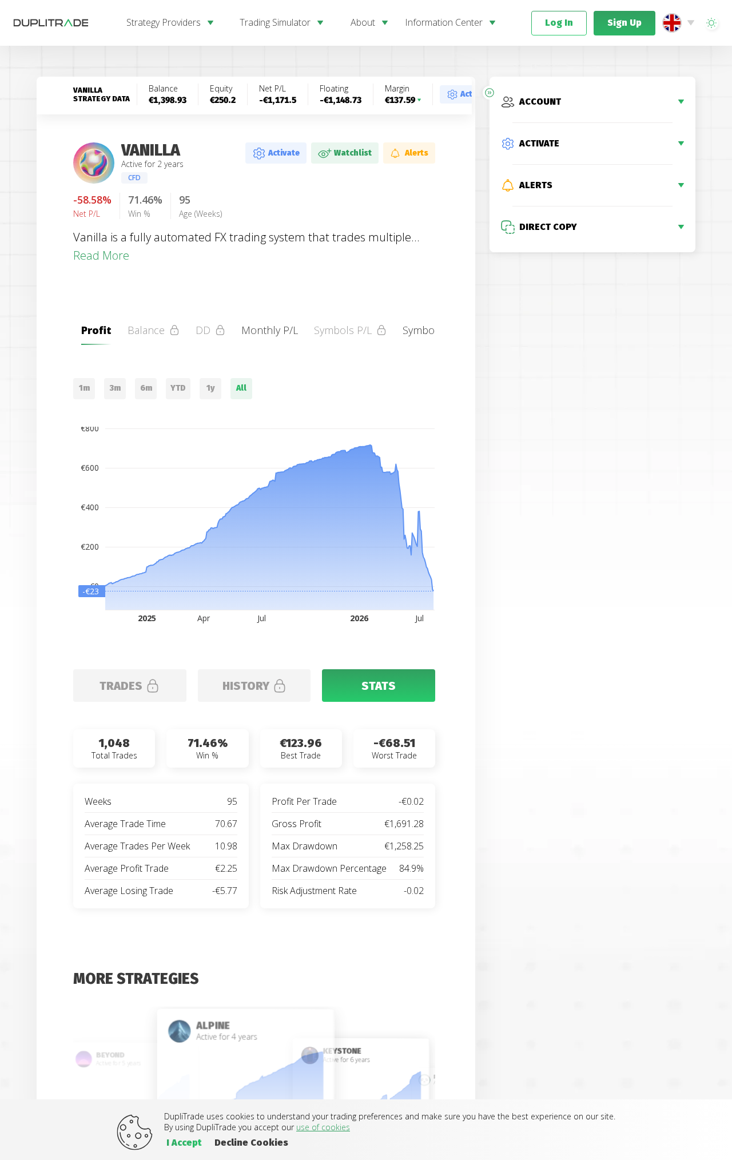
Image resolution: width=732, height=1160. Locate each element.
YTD (178, 388)
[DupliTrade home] (63, 23)
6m (146, 388)
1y (210, 388)
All (241, 388)
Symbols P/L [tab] (343, 330)
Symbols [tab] (423, 330)
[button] (711, 23)
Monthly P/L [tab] (269, 330)
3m (115, 388)
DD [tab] (203, 330)
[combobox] (681, 23)
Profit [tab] (96, 330)
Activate (284, 153)
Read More (101, 255)
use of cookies (323, 1127)
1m (84, 388)
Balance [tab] (146, 330)
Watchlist (353, 153)
